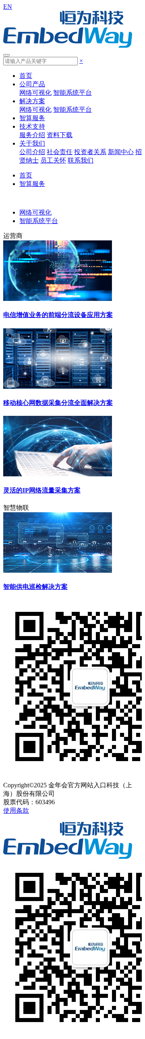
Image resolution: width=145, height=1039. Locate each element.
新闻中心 (121, 151)
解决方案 (32, 101)
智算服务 (32, 118)
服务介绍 (32, 134)
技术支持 (32, 126)
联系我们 (80, 160)
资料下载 (59, 134)
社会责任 (59, 151)
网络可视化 (35, 92)
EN (7, 6)
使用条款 (16, 810)
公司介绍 (32, 151)
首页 (25, 75)
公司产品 (32, 84)
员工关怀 (53, 160)
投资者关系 (90, 151)
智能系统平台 (72, 92)
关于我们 (32, 143)
